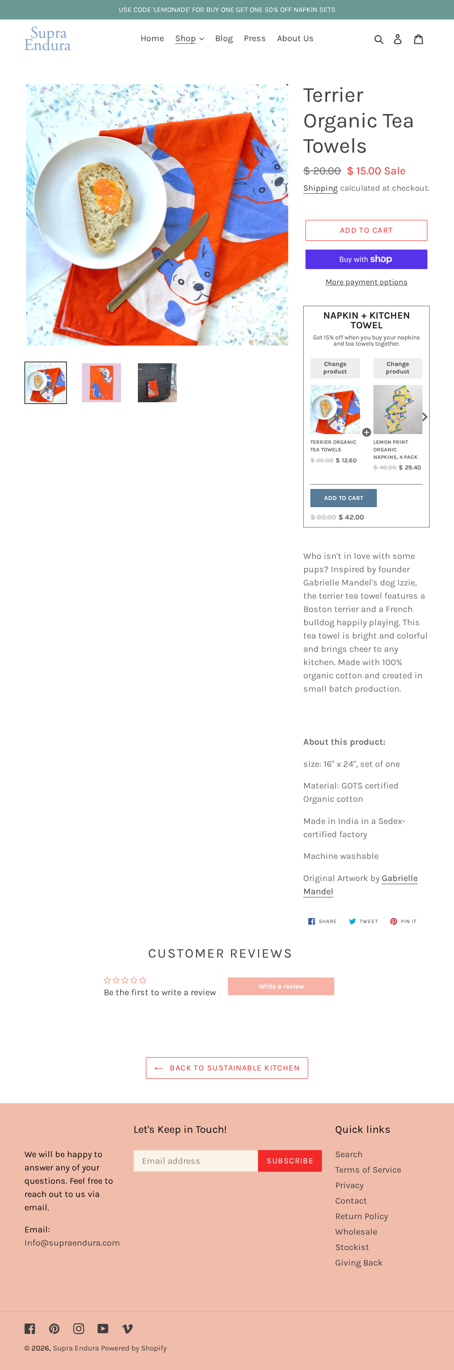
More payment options (366, 282)
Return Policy (361, 1216)
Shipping (320, 188)
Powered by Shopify (134, 1347)
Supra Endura (76, 1347)
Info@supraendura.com (72, 1243)
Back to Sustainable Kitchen (234, 1068)
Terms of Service (368, 1170)
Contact (351, 1201)
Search (349, 1154)
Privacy (349, 1185)
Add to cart (343, 498)
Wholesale (356, 1232)
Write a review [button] (281, 986)
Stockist (352, 1247)
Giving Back (359, 1263)
